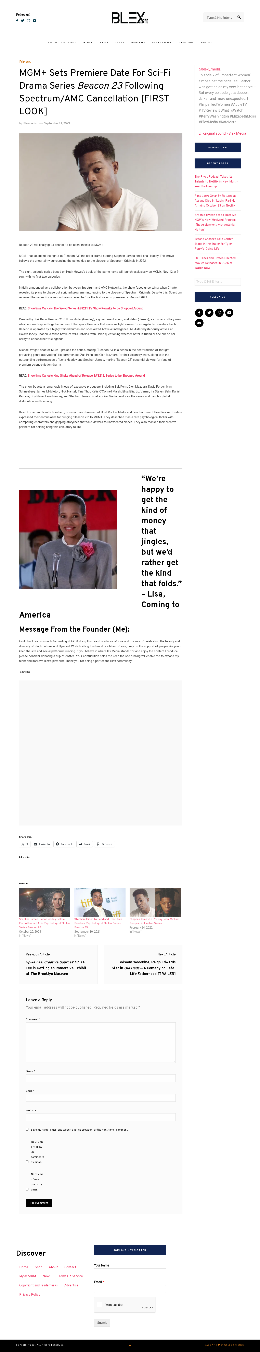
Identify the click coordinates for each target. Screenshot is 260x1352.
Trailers (186, 42)
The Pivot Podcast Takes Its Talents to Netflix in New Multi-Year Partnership (216, 182)
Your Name (101, 1265)
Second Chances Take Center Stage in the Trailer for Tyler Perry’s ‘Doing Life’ (214, 244)
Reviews (138, 42)
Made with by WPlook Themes (224, 1345)
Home (88, 42)
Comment (33, 1019)
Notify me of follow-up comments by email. (37, 1152)
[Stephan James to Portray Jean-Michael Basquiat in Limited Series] (155, 902)
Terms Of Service (70, 1276)
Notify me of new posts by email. (37, 1182)
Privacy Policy (29, 1295)
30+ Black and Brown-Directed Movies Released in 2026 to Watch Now (215, 263)
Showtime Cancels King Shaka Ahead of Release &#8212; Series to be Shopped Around (86, 375)
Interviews (162, 42)
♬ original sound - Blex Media (222, 133)
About (206, 42)
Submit (102, 1323)
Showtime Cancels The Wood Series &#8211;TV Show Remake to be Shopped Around (85, 308)
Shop (38, 1267)
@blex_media (210, 69)
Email (30, 1091)
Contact (70, 1267)
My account (27, 1276)
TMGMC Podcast (62, 42)
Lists (120, 42)
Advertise (71, 1286)
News (104, 42)
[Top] (130, 1346)
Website (31, 1110)
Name (30, 1071)
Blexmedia (30, 123)
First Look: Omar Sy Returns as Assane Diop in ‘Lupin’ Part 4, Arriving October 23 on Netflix (215, 201)
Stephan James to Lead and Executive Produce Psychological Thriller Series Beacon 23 (98, 923)
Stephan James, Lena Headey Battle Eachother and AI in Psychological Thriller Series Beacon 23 (44, 923)
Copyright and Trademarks (38, 1286)
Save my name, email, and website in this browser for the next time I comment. (80, 1130)
